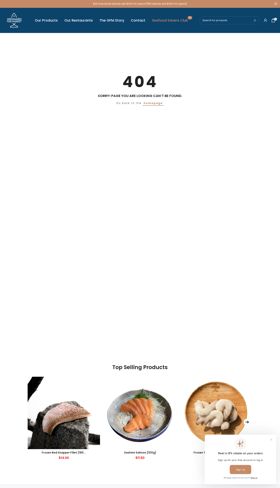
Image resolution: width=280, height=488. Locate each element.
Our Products (46, 20)
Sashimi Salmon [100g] (140, 452)
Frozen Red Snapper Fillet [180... (64, 452)
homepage (153, 103)
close (4, 3)
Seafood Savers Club (171, 20)
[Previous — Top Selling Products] (33, 422)
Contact (138, 20)
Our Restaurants (78, 20)
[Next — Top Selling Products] (247, 422)
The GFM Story (111, 20)
